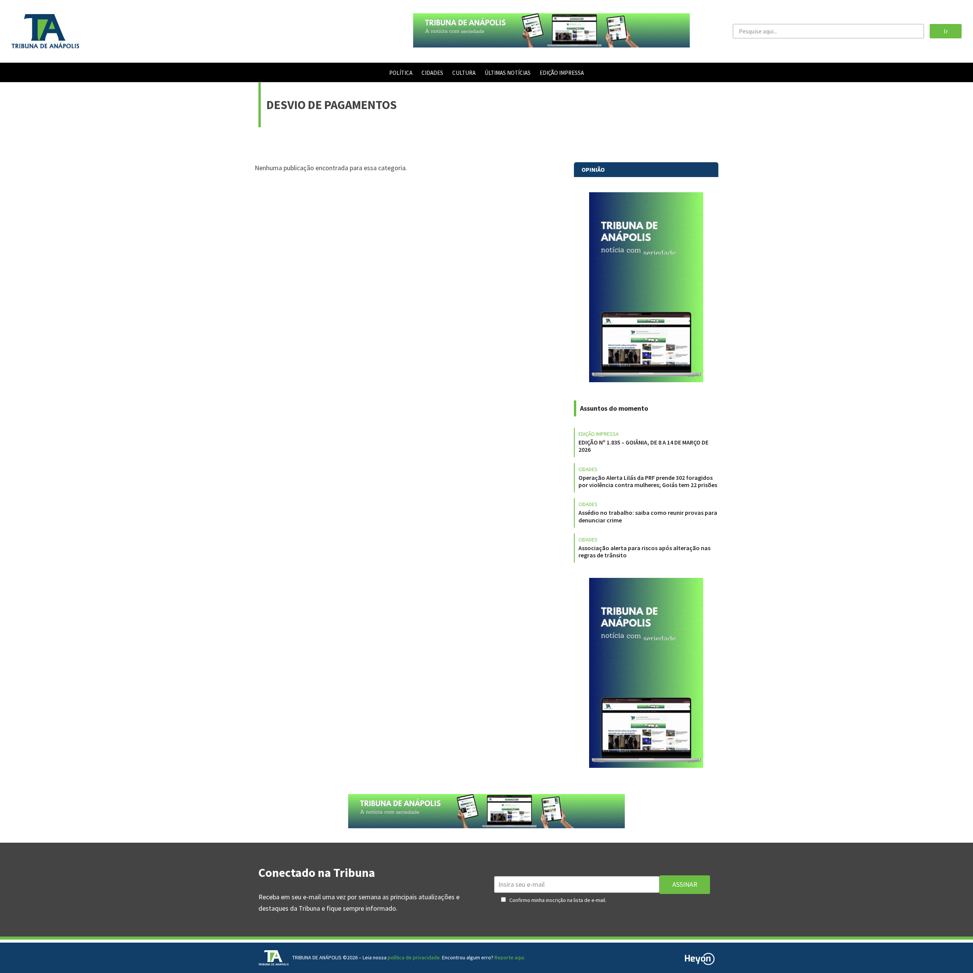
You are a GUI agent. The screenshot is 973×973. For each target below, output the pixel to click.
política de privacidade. (414, 957)
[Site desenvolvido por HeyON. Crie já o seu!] (700, 962)
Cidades (587, 469)
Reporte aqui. (509, 957)
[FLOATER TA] (551, 44)
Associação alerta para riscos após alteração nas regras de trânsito (644, 551)
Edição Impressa (598, 433)
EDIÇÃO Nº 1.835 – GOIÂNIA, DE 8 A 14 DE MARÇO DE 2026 (643, 445)
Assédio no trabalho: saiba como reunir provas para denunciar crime (647, 516)
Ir (946, 31)
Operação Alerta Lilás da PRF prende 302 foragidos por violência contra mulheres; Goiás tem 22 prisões (647, 481)
